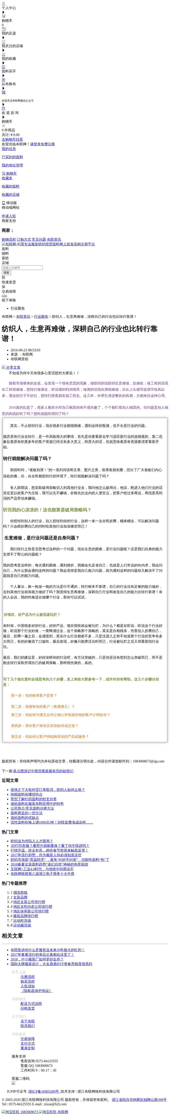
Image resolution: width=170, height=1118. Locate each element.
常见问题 (39, 239)
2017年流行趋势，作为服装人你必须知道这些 (46, 855)
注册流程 (28, 977)
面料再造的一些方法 (26, 813)
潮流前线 (20, 892)
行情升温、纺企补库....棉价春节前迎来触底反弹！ (50, 850)
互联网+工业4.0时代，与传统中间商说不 (42, 869)
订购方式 (24, 239)
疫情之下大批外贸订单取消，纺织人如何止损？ (48, 790)
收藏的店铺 (10, 194)
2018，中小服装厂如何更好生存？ (37, 959)
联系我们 (28, 1026)
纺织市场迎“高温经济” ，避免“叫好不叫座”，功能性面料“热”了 (60, 860)
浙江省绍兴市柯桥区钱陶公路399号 (139, 1100)
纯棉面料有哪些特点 (26, 794)
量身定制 (28, 1048)
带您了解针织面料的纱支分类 (34, 799)
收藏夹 (7, 178)
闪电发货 (28, 1008)
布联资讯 (54, 239)
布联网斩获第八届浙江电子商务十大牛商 (42, 874)
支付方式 (28, 1043)
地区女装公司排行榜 (29, 902)
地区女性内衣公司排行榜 (32, 906)
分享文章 (12, 367)
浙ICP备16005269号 (45, 1091)
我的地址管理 (12, 165)
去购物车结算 (12, 139)
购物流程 (9, 239)
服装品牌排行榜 (25, 916)
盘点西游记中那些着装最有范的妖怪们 (43, 771)
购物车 (11, 173)
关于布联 (28, 1021)
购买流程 (28, 981)
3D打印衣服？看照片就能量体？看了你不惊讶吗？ (50, 846)
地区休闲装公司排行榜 (31, 911)
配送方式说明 (31, 1004)
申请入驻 (9, 216)
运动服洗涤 (22, 925)
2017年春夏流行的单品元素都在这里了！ (42, 954)
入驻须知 (28, 986)
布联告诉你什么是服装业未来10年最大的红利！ (48, 950)
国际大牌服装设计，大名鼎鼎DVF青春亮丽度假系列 (51, 964)
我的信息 (9, 149)
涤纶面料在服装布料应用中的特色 (37, 804)
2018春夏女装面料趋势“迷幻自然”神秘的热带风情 (49, 864)
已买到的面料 (12, 157)
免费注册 (48, 144)
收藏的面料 (10, 186)
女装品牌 (20, 897)
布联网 (62, 1112)
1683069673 (29, 1112)
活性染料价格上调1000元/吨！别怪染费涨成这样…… (52, 822)
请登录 (35, 144)
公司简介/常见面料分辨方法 (32, 808)
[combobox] (22, 267)
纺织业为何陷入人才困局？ (32, 841)
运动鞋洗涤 (22, 920)
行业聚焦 (41, 316)
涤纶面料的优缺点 (25, 818)
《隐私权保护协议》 (36, 991)
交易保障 (28, 1039)
